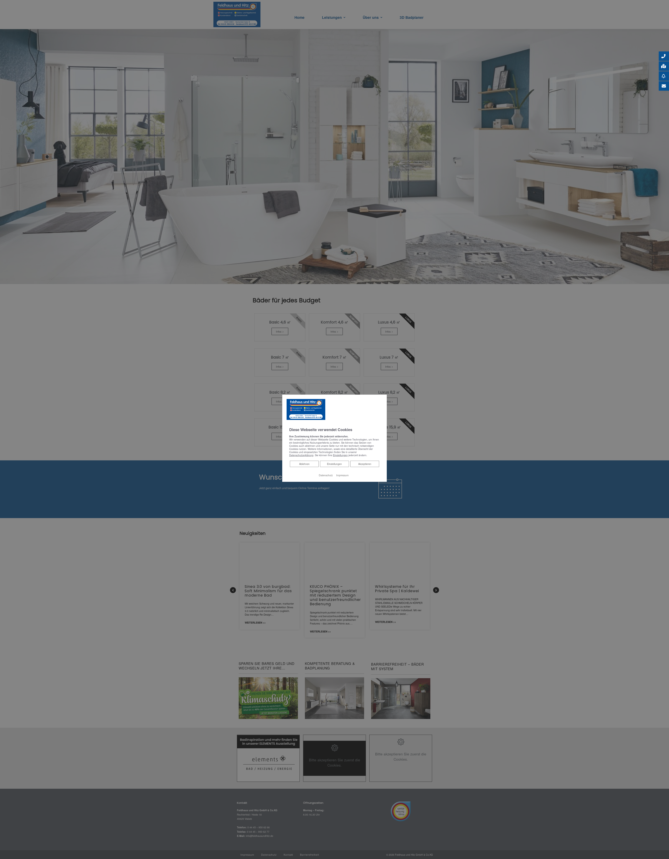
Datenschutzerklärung (301, 455)
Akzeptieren (364, 464)
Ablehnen (304, 464)
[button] (664, 56)
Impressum (342, 475)
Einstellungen (334, 464)
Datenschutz (326, 475)
